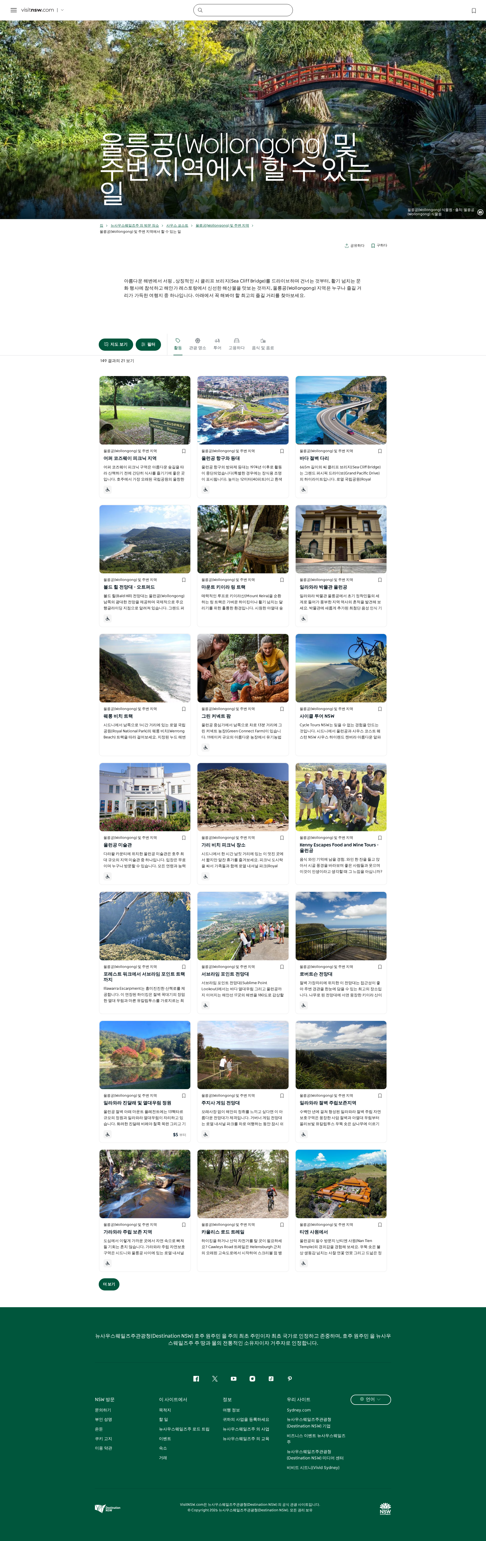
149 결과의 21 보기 (117, 361)
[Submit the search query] (199, 9)
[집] (37, 10)
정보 (227, 1399)
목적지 (165, 1410)
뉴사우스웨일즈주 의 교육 (246, 1439)
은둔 (99, 1429)
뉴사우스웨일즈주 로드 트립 (184, 1429)
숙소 (163, 1448)
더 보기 (109, 1284)
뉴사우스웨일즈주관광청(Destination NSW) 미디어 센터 (315, 1455)
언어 (370, 1399)
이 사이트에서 (173, 1399)
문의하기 (103, 1410)
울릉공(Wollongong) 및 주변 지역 (222, 225)
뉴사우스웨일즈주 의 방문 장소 (135, 225)
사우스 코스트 (177, 225)
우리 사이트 (299, 1399)
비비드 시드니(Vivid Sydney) (313, 1468)
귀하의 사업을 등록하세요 (246, 1420)
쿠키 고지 (103, 1439)
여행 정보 (231, 1410)
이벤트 (165, 1439)
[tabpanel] (243, 109)
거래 (163, 1458)
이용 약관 (103, 1448)
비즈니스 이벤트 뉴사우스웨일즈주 (316, 1439)
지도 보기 (119, 344)
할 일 (163, 1420)
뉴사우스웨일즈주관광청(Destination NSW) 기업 (309, 1423)
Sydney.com (299, 1410)
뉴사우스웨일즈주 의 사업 (246, 1429)
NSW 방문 (105, 1399)
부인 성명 (103, 1420)
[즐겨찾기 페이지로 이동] (473, 10)
